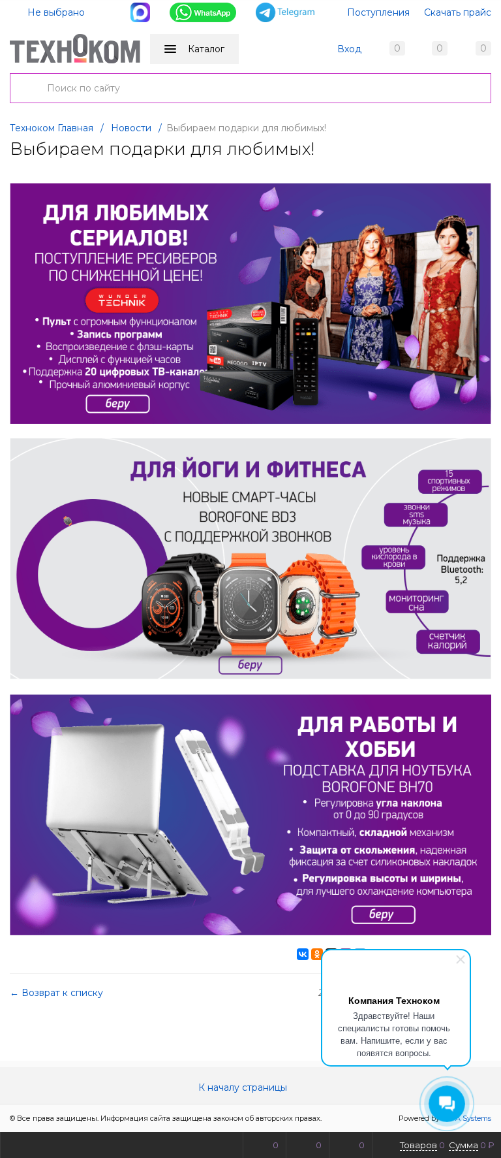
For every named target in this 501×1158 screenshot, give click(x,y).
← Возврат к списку (56, 993)
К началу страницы (244, 1087)
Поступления (378, 12)
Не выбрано (55, 12)
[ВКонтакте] (303, 954)
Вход (349, 49)
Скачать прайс (457, 12)
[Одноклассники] (317, 954)
